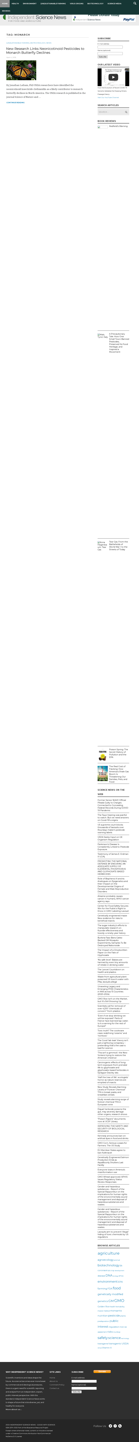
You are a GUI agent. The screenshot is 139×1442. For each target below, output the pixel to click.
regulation (114, 1327)
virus (100, 1348)
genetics (103, 1301)
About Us (54, 1381)
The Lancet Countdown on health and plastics (111, 970)
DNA (109, 1275)
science (114, 1338)
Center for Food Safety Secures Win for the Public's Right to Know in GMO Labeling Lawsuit (113, 908)
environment (108, 1281)
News (48, 43)
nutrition (103, 1315)
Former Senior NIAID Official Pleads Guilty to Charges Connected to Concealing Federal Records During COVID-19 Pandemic (113, 805)
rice (122, 1327)
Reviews (6, 11)
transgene (103, 1343)
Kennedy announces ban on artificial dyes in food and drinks (113, 1137)
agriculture (108, 1253)
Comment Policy (57, 1385)
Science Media (114, 4)
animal (117, 1260)
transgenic (115, 1343)
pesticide (114, 1315)
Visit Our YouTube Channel (108, 97)
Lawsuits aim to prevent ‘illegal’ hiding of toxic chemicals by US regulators (113, 1234)
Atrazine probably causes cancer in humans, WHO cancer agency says (113, 899)
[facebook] (115, 1426)
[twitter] (110, 1426)
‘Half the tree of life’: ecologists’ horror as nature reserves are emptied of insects (113, 1080)
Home (5, 4)
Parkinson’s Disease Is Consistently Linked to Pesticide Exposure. (113, 847)
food (117, 1288)
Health (15, 4)
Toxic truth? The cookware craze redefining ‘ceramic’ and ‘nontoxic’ (112, 1033)
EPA (120, 1281)
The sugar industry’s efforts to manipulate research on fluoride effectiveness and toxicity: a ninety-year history (112, 929)
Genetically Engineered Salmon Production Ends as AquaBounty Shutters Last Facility (113, 1161)
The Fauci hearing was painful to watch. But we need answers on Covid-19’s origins (113, 817)
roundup (116, 1332)
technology (125, 1338)
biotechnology (109, 1265)
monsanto (116, 1310)
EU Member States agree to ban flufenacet (111, 1151)
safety (103, 1338)
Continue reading (15, 103)
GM (111, 1301)
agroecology (106, 1259)
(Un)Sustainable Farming (53, 4)
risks (110, 1331)
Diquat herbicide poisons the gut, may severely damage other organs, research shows (112, 1112)
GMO (119, 1300)
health (112, 1307)
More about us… (14, 1409)
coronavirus (104, 1270)
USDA (125, 1343)
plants (123, 1316)
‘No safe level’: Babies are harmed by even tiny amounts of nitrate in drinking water (113, 962)
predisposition (103, 1321)
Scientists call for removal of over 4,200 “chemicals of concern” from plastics (111, 1008)
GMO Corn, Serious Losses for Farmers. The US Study (112, 1144)
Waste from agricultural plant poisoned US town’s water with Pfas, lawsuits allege (113, 979)
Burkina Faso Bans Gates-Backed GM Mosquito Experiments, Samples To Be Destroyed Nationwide (112, 942)
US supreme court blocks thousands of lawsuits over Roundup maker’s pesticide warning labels (111, 829)
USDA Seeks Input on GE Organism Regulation (110, 838)
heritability (120, 1307)
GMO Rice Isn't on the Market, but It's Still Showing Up (112, 1000)
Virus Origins (76, 4)
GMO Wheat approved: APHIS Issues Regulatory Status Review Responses (113, 1179)
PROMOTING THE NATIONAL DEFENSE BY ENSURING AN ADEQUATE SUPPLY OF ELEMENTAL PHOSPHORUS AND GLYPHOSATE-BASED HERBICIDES (112, 867)
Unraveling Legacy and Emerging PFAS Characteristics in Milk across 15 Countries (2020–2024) (113, 990)
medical (106, 1311)
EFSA (121, 1276)
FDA (110, 1288)
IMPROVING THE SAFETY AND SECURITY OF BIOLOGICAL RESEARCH (113, 1128)
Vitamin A (107, 1348)
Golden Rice (104, 1306)
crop (112, 1270)
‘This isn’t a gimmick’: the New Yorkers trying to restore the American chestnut (112, 1055)
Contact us (54, 1388)
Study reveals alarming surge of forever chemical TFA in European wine (113, 1102)
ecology (115, 1276)
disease (101, 1275)
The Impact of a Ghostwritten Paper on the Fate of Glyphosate (112, 952)
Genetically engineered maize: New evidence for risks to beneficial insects (112, 918)
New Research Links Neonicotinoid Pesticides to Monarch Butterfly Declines (45, 51)
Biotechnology (95, 4)
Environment (30, 4)
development (119, 1271)
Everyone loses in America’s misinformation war (111, 1170)
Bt (121, 1265)
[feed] (120, 1426)
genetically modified (110, 1294)
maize (100, 1311)
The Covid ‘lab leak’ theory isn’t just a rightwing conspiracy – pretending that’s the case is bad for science (113, 1044)
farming (102, 1288)
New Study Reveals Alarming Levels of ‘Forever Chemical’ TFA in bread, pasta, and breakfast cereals (112, 1091)
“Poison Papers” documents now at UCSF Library (112, 1120)
